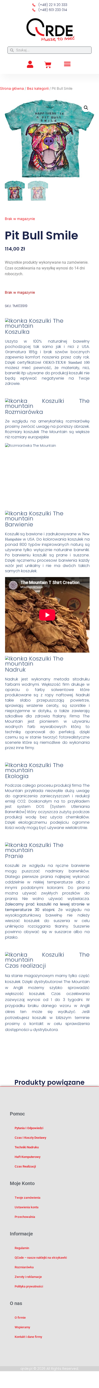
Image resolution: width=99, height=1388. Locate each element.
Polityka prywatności (29, 1286)
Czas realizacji (25, 1166)
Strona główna (12, 88)
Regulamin (22, 1248)
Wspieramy (22, 1327)
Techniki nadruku (27, 1147)
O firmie (20, 1317)
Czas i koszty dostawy (30, 1137)
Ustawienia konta (26, 1207)
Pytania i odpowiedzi (29, 1128)
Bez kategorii (38, 88)
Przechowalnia (25, 1217)
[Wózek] (47, 65)
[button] (67, 64)
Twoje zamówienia (27, 1197)
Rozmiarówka (24, 1267)
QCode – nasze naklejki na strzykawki (41, 1257)
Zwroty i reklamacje (28, 1277)
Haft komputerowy (27, 1157)
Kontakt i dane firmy (28, 1337)
